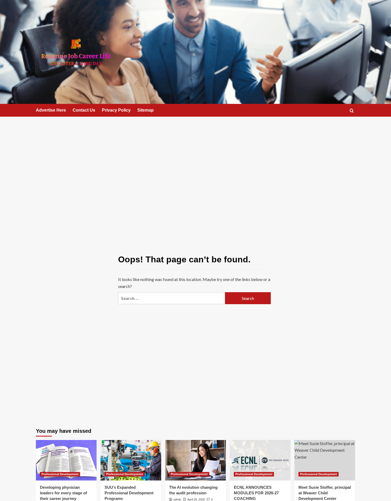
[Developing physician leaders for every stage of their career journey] (66, 460)
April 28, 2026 (196, 499)
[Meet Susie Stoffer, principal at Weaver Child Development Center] (324, 460)
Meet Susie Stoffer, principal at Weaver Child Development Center (324, 493)
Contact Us (84, 110)
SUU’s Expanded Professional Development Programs (129, 493)
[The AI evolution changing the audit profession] (195, 460)
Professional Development (59, 474)
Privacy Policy (116, 110)
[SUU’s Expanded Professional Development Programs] (131, 460)
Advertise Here (51, 110)
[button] (351, 110)
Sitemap (145, 110)
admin (177, 499)
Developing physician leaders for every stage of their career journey (63, 493)
